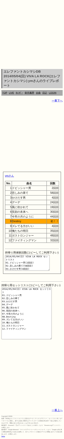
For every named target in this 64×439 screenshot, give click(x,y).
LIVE (11, 92)
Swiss (3, 436)
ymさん (9, 175)
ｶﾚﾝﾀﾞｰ (19, 92)
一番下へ (57, 100)
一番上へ (57, 410)
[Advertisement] (32, 35)
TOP (4, 92)
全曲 (38, 92)
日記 (44, 92)
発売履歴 (29, 92)
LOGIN (52, 92)
